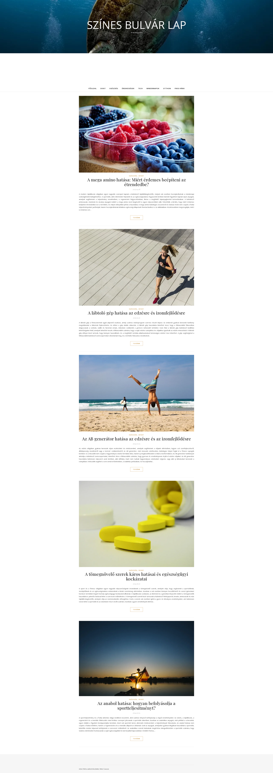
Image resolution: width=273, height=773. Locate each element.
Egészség (114, 88)
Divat (103, 88)
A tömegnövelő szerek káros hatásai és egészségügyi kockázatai (136, 576)
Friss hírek (180, 88)
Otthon (167, 88)
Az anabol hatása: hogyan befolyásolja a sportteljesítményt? (136, 705)
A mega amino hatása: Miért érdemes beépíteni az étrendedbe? (136, 182)
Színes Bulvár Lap (136, 24)
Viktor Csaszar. (104, 769)
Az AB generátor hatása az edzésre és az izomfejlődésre (136, 438)
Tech (140, 88)
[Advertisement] (136, 69)
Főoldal (93, 88)
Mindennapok (153, 88)
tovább (136, 218)
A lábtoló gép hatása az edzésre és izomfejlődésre (136, 313)
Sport (141, 176)
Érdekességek (128, 88)
